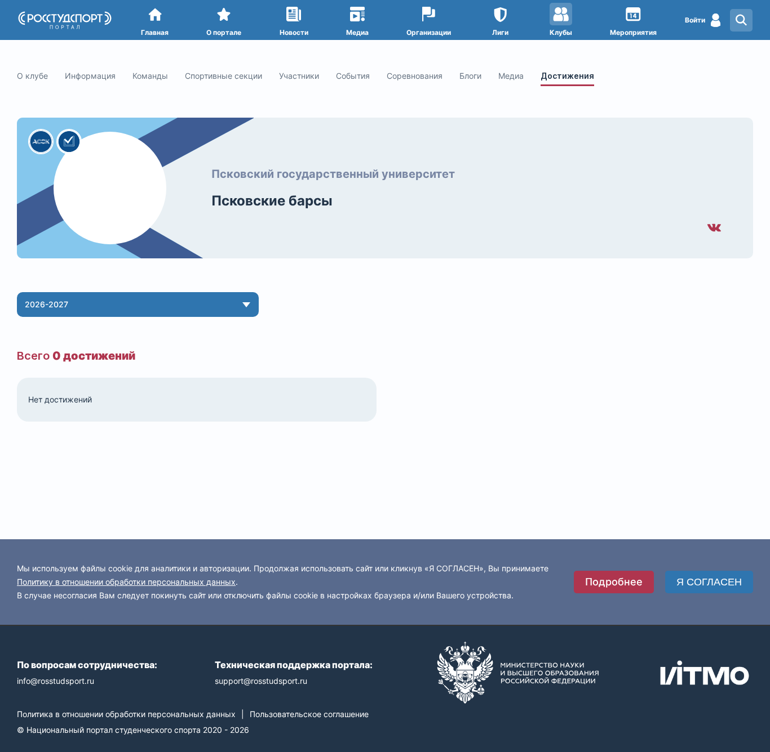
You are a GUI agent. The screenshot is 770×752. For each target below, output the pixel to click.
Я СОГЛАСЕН (709, 582)
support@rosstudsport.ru (261, 681)
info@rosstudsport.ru (55, 681)
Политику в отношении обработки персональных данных (126, 582)
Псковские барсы (272, 201)
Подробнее (614, 582)
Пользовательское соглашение (309, 714)
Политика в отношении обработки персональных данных (126, 714)
